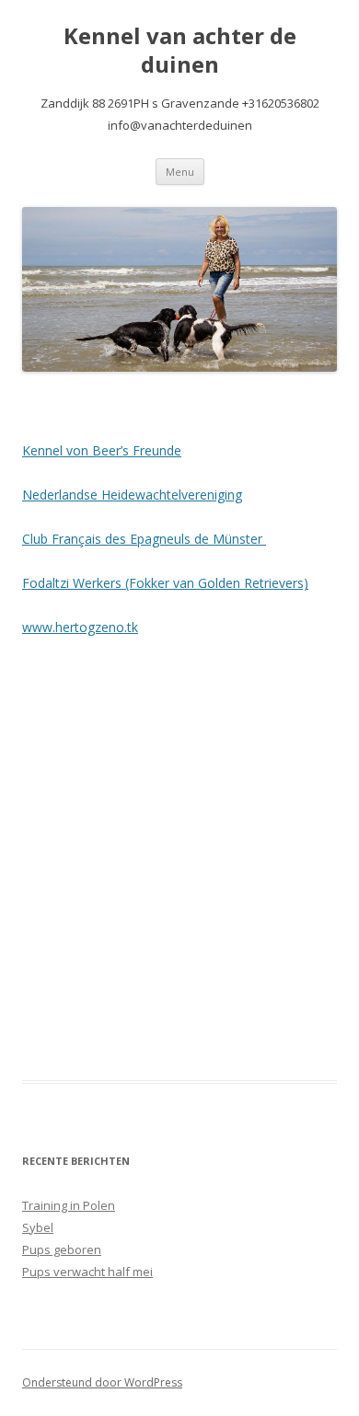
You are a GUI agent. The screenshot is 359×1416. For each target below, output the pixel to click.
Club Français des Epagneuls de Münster (144, 538)
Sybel (37, 1227)
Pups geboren (61, 1249)
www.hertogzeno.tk (80, 627)
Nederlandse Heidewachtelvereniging (132, 494)
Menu (180, 171)
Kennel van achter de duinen (180, 50)
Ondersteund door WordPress (102, 1382)
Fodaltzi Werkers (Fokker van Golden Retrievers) (165, 583)
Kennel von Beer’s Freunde (101, 450)
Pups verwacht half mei (87, 1271)
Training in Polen (68, 1205)
